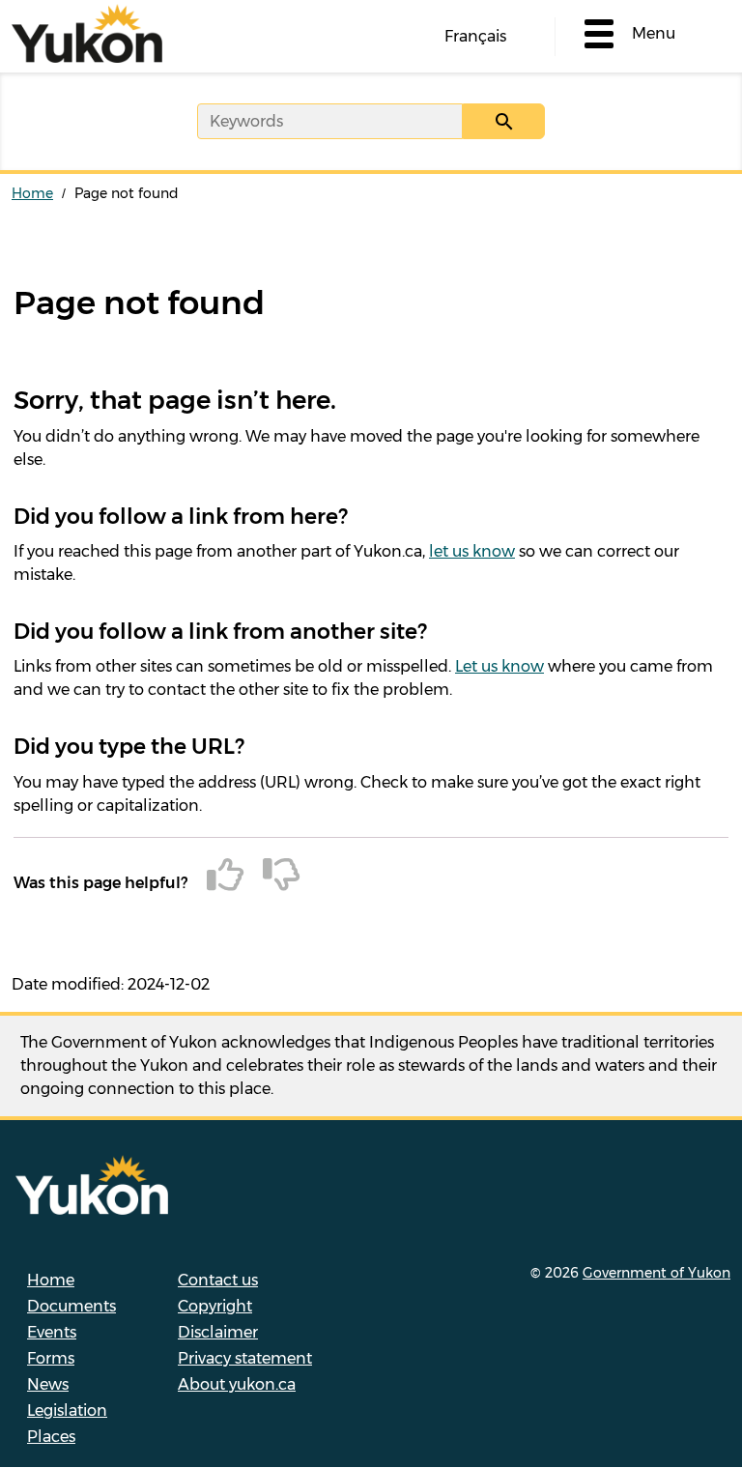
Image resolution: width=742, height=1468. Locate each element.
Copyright (215, 1306)
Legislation (67, 1410)
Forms (50, 1358)
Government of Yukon (656, 1272)
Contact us (218, 1280)
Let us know (499, 666)
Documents (71, 1306)
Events (51, 1332)
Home (32, 193)
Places (51, 1436)
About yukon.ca (237, 1384)
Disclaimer (218, 1332)
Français (475, 36)
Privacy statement (245, 1358)
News (48, 1384)
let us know (472, 551)
